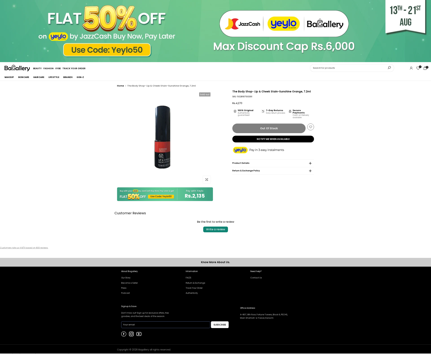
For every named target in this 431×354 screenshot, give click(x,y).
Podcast (125, 293)
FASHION (48, 68)
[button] (261, 150)
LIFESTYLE (53, 77)
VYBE (58, 68)
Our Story (125, 277)
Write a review (215, 229)
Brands (68, 77)
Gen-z (80, 77)
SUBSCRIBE (219, 324)
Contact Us (256, 277)
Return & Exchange (195, 282)
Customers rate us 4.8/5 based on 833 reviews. (24, 247)
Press (123, 287)
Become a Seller (129, 282)
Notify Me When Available (273, 139)
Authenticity (192, 293)
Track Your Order (194, 287)
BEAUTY (37, 68)
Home (120, 86)
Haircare (38, 77)
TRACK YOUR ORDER (74, 68)
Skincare (23, 77)
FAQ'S (188, 277)
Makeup (9, 77)
